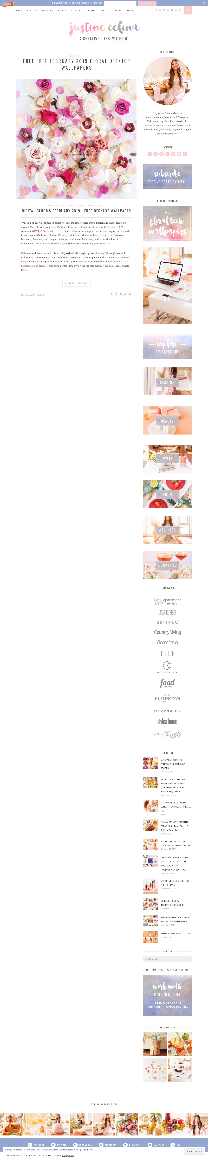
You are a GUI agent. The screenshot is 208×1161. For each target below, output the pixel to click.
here (90, 239)
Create (90, 10)
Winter (102, 205)
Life (18, 10)
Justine (41, 294)
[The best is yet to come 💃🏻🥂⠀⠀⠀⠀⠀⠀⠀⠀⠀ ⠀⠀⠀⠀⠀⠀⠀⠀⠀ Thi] (11, 1124)
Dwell (104, 10)
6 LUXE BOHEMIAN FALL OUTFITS (176, 933)
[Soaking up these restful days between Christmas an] (57, 1124)
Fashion (46, 10)
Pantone (91, 205)
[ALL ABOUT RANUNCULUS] (155, 1070)
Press (118, 10)
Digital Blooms (65, 205)
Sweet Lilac (94, 227)
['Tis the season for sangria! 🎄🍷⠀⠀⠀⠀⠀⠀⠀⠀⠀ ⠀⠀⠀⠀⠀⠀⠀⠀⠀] (173, 1124)
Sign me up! (147, 3)
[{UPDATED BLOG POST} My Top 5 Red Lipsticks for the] (196, 1124)
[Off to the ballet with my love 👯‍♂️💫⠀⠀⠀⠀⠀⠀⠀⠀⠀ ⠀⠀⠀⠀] (150, 1124)
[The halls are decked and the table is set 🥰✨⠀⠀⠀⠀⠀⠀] (104, 1124)
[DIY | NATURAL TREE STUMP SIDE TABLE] (155, 1044)
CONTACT (131, 10)
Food (61, 10)
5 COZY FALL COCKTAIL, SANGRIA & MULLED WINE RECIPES (173, 764)
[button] (104, 3)
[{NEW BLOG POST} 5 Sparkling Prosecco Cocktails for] (34, 1124)
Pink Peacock (75, 227)
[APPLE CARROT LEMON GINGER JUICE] (180, 1044)
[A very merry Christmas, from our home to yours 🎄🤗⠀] (80, 1124)
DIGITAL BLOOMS (42, 231)
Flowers (75, 10)
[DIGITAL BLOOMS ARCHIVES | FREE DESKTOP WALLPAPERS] (180, 1070)
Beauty (31, 10)
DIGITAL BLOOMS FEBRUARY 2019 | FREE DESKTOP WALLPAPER (76, 211)
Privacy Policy (68, 1155)
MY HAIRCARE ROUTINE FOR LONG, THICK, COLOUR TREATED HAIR (176, 806)
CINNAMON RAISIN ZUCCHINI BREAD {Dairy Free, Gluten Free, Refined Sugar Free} (176, 826)
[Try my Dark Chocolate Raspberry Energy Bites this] (127, 1124)
